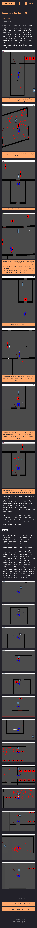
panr (25, 922)
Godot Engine (13, 569)
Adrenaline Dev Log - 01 (14, 13)
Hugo (25, 919)
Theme (14, 922)
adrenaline (7, 21)
